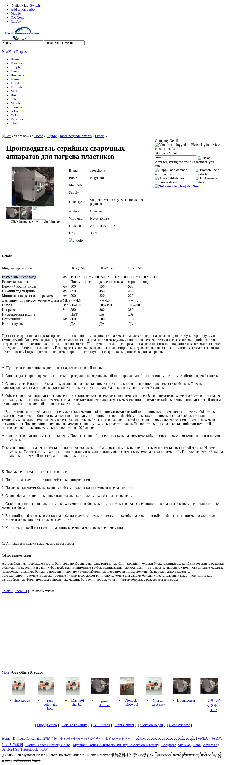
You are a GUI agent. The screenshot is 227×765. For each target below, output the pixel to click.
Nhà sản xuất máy (158, 702)
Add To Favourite (74, 725)
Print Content (124, 725)
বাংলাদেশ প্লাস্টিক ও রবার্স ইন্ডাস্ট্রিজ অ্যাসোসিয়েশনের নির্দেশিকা (96, 738)
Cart (14, 21)
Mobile (16, 13)
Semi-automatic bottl (50, 704)
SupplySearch (47, 725)
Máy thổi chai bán (77, 702)
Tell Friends (101, 725)
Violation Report (151, 725)
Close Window (179, 725)
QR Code (17, 17)
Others (99, 136)
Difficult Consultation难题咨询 (35, 738)
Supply (52, 136)
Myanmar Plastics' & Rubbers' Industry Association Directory (116, 745)
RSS (43, 749)
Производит (23, 700)
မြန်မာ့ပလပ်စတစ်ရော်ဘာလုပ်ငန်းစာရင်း (165, 738)
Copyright (168, 745)
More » (7, 672)
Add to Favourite (23, 9)
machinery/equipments (76, 136)
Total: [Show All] (15, 591)
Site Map (184, 745)
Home (38, 136)
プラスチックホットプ (214, 705)
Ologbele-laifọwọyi (132, 702)
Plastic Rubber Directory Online (47, 745)
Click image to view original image (35, 221)
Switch (35, 5)
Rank (197, 745)
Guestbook (30, 749)
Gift (17, 749)
